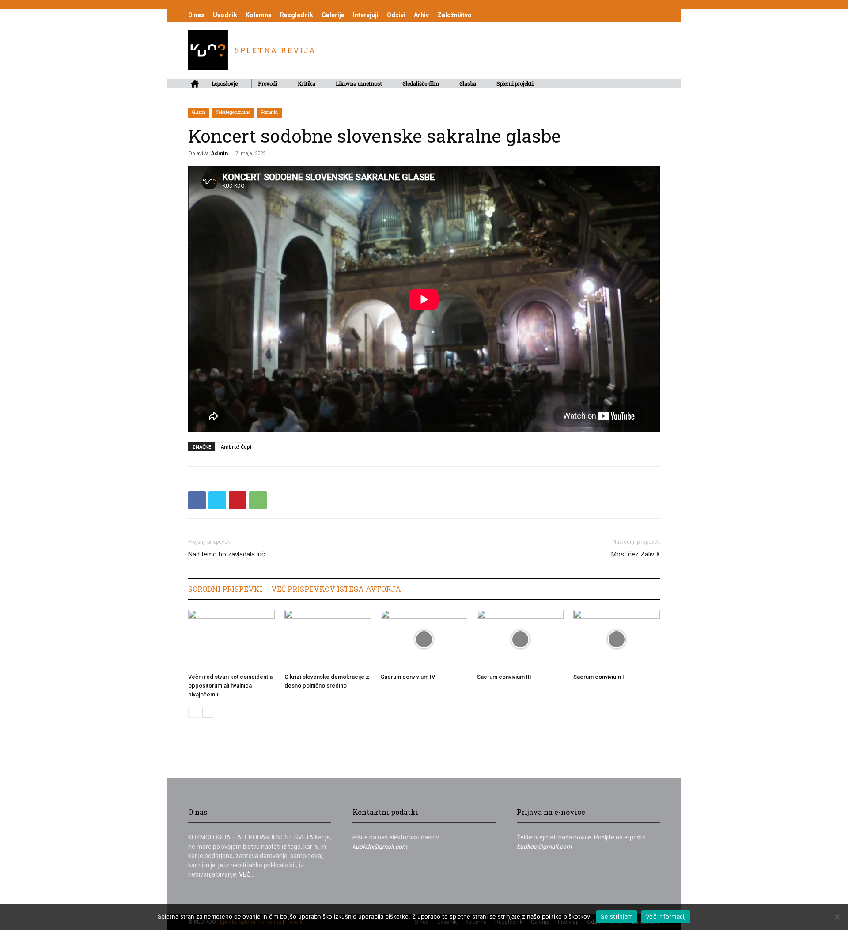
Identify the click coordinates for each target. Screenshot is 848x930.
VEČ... (246, 874)
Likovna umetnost (359, 83)
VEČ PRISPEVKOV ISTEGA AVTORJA (336, 589)
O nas (196, 15)
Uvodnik (225, 15)
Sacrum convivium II (599, 676)
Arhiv (421, 15)
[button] (649, 84)
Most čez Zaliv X (635, 554)
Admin (219, 153)
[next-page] (207, 712)
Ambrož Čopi (236, 446)
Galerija (333, 15)
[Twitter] (217, 500)
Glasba (467, 83)
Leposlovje (225, 83)
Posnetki (269, 112)
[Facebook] (197, 500)
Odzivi (396, 15)
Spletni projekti (515, 83)
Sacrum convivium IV (408, 676)
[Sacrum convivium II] (616, 639)
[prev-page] (193, 712)
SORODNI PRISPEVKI (225, 589)
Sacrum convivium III (504, 676)
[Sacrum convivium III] (520, 639)
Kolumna (259, 15)
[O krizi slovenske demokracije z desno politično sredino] (327, 639)
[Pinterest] (237, 500)
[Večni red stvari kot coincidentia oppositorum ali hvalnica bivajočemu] (231, 639)
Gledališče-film (420, 83)
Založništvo (454, 15)
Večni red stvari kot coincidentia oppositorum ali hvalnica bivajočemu (230, 685)
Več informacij (666, 916)
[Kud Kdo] (251, 68)
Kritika (306, 83)
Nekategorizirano (233, 112)
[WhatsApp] (258, 500)
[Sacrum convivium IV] (424, 639)
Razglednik (296, 15)
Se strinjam (616, 916)
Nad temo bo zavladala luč (226, 554)
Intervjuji (366, 15)
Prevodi (267, 83)
